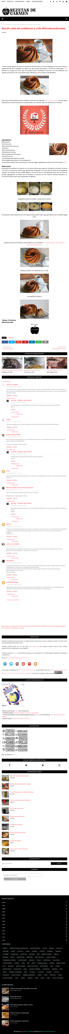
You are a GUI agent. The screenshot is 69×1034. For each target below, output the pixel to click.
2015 (34, 924)
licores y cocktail (51, 957)
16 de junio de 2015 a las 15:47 (13, 473)
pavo (4, 966)
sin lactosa (6, 975)
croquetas (50, 951)
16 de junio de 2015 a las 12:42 (14, 421)
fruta (38, 954)
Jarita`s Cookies (12, 385)
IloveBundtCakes (12, 582)
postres (58, 966)
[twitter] (53, 1)
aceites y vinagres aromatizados (19, 948)
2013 (34, 931)
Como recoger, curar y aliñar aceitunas (21, 792)
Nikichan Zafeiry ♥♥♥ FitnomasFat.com (19, 488)
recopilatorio (46, 969)
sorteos (40, 975)
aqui (64, 162)
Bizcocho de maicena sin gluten (19, 776)
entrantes (31, 954)
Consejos (34, 951)
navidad (16, 963)
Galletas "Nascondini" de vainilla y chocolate (23, 988)
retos (61, 969)
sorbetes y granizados (29, 975)
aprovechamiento (35, 948)
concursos (20, 951)
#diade (5, 948)
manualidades (22, 960)
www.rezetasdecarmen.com (27, 670)
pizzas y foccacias (33, 966)
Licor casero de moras (16, 808)
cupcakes (58, 951)
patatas (52, 963)
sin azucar (32, 972)
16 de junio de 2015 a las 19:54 (18, 505)
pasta (33, 963)
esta (65, 68)
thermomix (53, 975)
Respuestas (11, 398)
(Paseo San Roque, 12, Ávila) (20, 718)
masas (39, 960)
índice (15, 653)
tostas (60, 975)
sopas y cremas (15, 975)
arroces (45, 948)
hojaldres (5, 957)
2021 (34, 905)
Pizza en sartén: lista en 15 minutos (20, 800)
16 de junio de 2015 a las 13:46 (14, 436)
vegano (23, 978)
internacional (20, 957)
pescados (11, 966)
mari (8, 471)
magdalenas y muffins (9, 960)
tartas (45, 975)
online (37, 715)
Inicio (3, 24)
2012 (34, 934)
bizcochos (9, 24)
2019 (34, 912)
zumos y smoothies (57, 978)
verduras (29, 978)
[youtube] (63, 1)
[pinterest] (60, 1)
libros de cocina (39, 957)
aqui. (16, 711)
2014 (34, 928)
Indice (3, 1)
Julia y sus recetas (12, 544)
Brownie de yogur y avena (54, 370)
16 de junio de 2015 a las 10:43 (14, 386)
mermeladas (46, 960)
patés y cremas (61, 963)
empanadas (14, 954)
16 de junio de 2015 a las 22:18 (14, 526)
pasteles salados (42, 963)
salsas (5, 972)
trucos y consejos (7, 978)
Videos (28, 1)
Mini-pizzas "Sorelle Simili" (17, 832)
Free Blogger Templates (48, 1031)
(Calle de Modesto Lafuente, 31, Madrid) (26, 713)
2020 (34, 909)
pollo (51, 966)
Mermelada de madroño (17, 816)
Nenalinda (10, 561)
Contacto (10, 1)
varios (16, 978)
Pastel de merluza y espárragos (19, 1013)
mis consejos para (49, 243)
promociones (17, 969)
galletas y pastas (47, 954)
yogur (48, 978)
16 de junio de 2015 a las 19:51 (18, 402)
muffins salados (7, 963)
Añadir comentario (13, 600)
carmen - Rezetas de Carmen (21, 400)
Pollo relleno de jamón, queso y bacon (21, 1005)
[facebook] (50, 1)
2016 (34, 921)
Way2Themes (28, 1031)
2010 (34, 940)
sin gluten (48, 972)
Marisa (8, 524)
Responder (9, 395)
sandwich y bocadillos (15, 972)
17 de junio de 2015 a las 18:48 (13, 563)
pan (28, 963)
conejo (27, 951)
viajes (36, 978)
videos (42, 978)
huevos (12, 957)
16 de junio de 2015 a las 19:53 (18, 454)
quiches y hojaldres (34, 969)
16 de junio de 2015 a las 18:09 (14, 489)
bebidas (51, 948)
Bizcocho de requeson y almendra (12, 370)
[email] (66, 1)
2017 (34, 918)
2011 (34, 937)
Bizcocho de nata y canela (32, 370)
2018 (34, 915)
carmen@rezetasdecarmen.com (17, 658)
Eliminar (15, 395)
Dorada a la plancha (16, 824)
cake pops (6, 951)
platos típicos (44, 966)
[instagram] (57, 1)
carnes (13, 951)
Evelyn (8, 419)
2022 (34, 902)
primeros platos (7, 969)
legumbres (30, 957)
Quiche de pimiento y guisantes (19, 1021)
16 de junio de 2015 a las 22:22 (14, 546)
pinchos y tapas (20, 966)
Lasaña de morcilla (15, 997)
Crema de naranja (15, 841)
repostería (55, 969)
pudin (25, 969)
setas (25, 972)
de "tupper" (6, 954)
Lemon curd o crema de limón (19, 849)
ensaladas (24, 954)
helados (56, 954)
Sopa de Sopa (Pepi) (13, 434)
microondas (56, 960)
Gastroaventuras (37, 1)
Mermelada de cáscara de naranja (20, 784)
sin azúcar (41, 972)
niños (23, 963)
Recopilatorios (19, 1)
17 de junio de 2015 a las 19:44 (13, 584)
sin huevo (56, 972)
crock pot (42, 951)
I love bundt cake (51, 100)
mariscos (31, 960)
